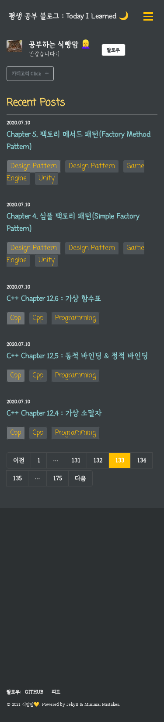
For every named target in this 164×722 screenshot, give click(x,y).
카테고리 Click (26, 73)
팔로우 (113, 50)
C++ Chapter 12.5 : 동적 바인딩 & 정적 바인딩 (77, 356)
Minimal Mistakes (101, 704)
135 (17, 478)
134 (141, 460)
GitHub (34, 692)
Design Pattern (33, 166)
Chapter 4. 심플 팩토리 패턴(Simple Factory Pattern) (73, 222)
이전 (18, 460)
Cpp (15, 318)
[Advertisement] (82, 603)
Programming (75, 318)
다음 (80, 478)
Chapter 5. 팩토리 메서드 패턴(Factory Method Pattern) (78, 140)
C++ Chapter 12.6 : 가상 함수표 (54, 298)
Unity (46, 178)
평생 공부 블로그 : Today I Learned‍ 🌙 (68, 16)
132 (97, 460)
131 (75, 460)
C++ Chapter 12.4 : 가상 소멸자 (54, 413)
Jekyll (72, 704)
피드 (56, 692)
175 (57, 478)
